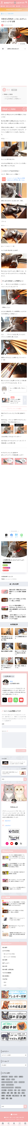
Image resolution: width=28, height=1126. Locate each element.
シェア (8, 1124)
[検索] (25, 779)
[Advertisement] (14, 66)
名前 (3, 724)
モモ (15, 579)
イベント (8, 1079)
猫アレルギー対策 (10, 6)
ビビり (3, 1084)
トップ (25, 1124)
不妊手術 (4, 979)
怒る (19, 1092)
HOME (3, 6)
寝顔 (15, 1092)
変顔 (12, 1092)
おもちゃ (11, 1076)
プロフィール (18, 1087)
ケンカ (13, 1079)
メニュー (19, 1124)
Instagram (10, 702)
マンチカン (10, 1090)
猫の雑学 (4, 947)
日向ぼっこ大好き (8, 94)
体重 (8, 1092)
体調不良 (3, 1092)
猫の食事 (4, 960)
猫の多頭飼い (6, 976)
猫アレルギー (6, 963)
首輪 (11, 1098)
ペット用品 (4, 1090)
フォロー (14, 1124)
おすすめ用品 (6, 950)
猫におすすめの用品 (9, 954)
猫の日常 (18, 6)
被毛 (24, 1095)
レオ (19, 1090)
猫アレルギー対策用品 (10, 956)
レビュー (23, 1090)
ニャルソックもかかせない (11, 96)
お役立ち (21, 1076)
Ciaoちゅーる (4, 1076)
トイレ (15, 1082)
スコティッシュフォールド (7, 1082)
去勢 (5, 985)
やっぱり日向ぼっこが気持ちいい (13, 98)
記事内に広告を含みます (13, 48)
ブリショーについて (10, 1119)
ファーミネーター (9, 1084)
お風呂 (3, 1079)
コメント (5, 731)
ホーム (3, 1124)
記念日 (3, 1098)
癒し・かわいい (16, 1095)
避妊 (5, 982)
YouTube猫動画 (6, 972)
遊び (7, 1098)
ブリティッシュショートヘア (7, 1087)
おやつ (16, 1076)
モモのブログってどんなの (13, 9)
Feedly (15, 702)
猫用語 (3, 1095)
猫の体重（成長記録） (8, 969)
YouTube (21, 702)
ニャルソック (9, 579)
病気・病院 (8, 1095)
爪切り (23, 1092)
